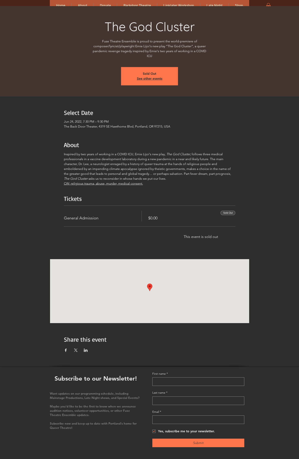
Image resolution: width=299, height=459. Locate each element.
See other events (149, 78)
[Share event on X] (76, 350)
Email (156, 412)
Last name (159, 392)
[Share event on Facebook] (66, 350)
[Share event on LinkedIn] (86, 350)
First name (160, 373)
